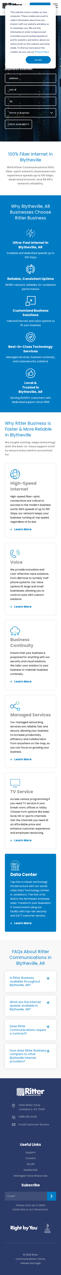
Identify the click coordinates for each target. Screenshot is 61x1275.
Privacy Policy (42, 51)
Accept (38, 59)
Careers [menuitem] (30, 1158)
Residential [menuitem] (30, 1170)
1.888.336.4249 (28, 1117)
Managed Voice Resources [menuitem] (30, 1176)
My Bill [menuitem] (30, 1164)
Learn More (23, 529)
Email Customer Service (34, 1124)
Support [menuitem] (30, 1152)
